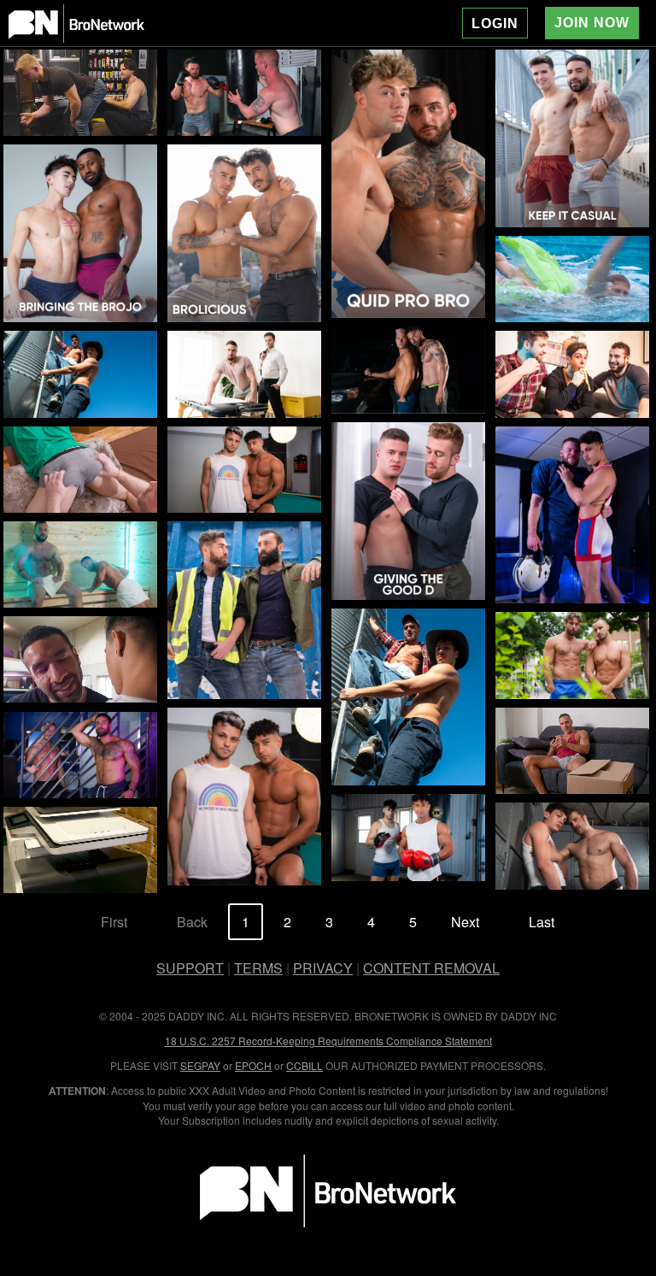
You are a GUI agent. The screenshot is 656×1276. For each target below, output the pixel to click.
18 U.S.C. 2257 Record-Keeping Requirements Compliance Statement (328, 1040)
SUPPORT (190, 968)
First (114, 922)
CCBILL (304, 1065)
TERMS (258, 968)
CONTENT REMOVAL (431, 968)
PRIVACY (323, 968)
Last (541, 922)
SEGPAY (200, 1065)
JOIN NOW (592, 22)
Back (192, 922)
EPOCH (253, 1065)
